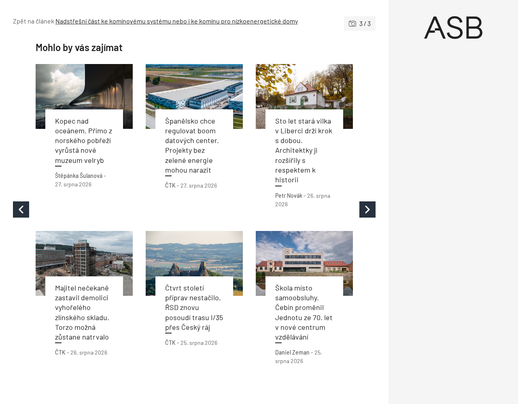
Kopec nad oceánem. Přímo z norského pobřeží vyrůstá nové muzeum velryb (83, 140)
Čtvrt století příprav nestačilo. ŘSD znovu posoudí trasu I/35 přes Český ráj (194, 307)
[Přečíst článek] (84, 96)
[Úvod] (453, 27)
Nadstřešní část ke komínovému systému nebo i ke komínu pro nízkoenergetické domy (176, 21)
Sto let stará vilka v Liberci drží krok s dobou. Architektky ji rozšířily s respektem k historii (303, 150)
